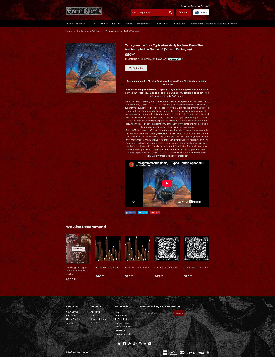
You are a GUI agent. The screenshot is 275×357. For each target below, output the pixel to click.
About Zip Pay (73, 319)
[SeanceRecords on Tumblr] (145, 344)
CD (92, 23)
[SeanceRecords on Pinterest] (129, 344)
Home (69, 31)
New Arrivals (72, 312)
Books (129, 23)
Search (69, 323)
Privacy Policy (122, 323)
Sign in (183, 6)
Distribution (121, 315)
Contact (95, 315)
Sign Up (179, 313)
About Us (95, 312)
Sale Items (162, 23)
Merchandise (144, 23)
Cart (186, 12)
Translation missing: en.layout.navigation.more (213, 23)
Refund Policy (122, 319)
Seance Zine (179, 23)
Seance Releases (75, 23)
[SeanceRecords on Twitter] (119, 344)
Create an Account (200, 6)
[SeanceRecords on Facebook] (124, 344)
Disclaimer (120, 330)
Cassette (116, 23)
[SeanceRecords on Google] (135, 344)
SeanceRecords (80, 352)
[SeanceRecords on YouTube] (149, 344)
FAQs (117, 312)
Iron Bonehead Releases (88, 31)
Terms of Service (123, 326)
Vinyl (103, 23)
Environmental (122, 334)
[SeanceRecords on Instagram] (140, 344)
